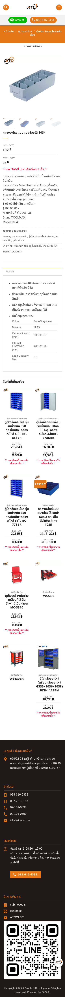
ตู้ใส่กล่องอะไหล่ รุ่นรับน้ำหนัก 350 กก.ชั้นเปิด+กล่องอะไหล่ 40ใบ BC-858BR (17, 430)
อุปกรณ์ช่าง (25, 31)
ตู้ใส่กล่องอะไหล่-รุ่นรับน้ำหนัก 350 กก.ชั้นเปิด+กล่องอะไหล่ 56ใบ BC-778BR (17, 517)
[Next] (56, 85)
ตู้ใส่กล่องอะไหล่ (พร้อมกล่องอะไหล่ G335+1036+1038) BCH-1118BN (49, 684)
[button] (6, 7)
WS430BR (17, 679)
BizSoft (45, 992)
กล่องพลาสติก (21, 246)
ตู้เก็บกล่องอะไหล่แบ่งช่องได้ (43, 246)
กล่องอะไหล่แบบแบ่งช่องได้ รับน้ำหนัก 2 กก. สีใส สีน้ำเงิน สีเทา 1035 (48, 517)
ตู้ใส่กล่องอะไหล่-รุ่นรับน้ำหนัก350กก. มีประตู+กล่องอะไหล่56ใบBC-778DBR (48, 430)
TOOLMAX (16, 251)
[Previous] (8, 85)
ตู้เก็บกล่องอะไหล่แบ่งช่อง (45, 33)
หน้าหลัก (9, 31)
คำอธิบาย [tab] (10, 271)
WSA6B (48, 596)
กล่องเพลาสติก (20, 236)
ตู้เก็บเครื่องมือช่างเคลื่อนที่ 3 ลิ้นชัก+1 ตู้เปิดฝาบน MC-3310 (17, 602)
